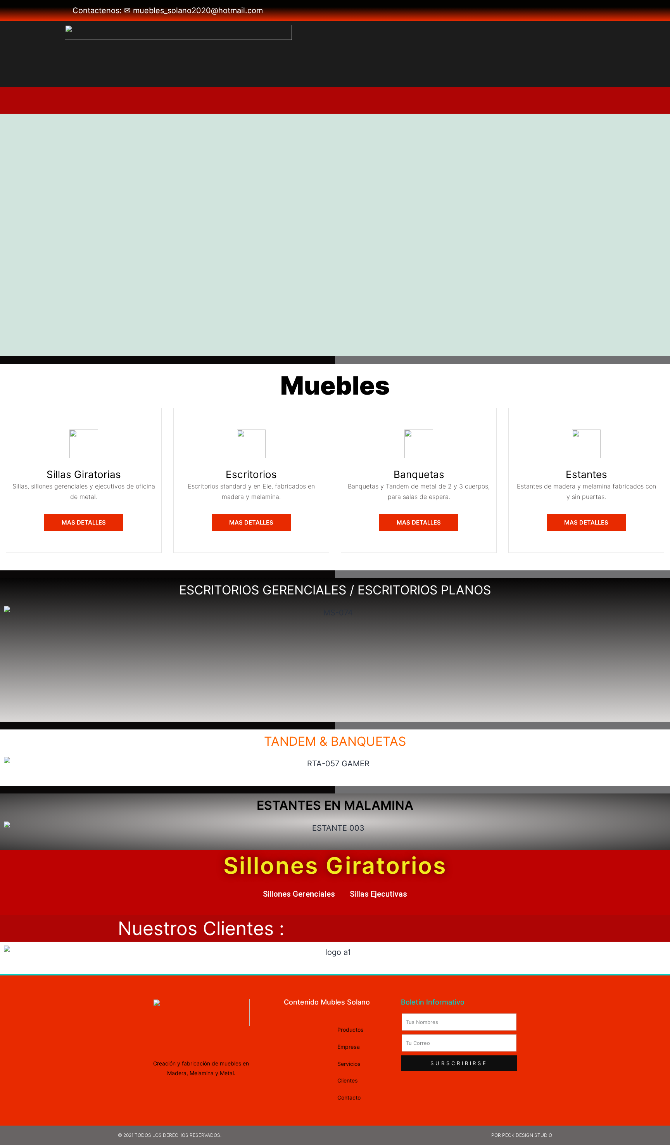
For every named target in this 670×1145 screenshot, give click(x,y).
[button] (83, 522)
